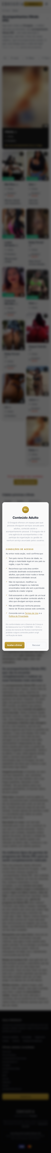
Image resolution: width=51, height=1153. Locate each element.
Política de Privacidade (18, 616)
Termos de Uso (31, 613)
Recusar (36, 645)
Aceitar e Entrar (14, 645)
